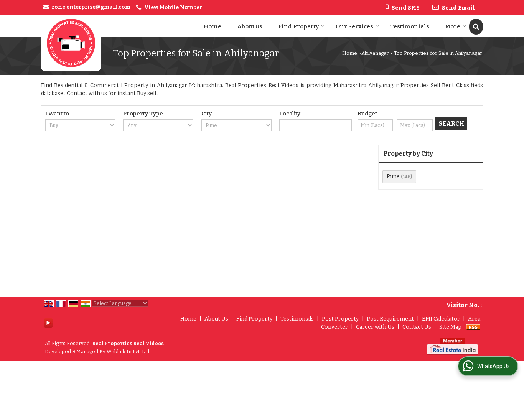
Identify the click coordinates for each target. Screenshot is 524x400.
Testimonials (409, 26)
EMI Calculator (441, 319)
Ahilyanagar (375, 53)
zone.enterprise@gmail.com (90, 7)
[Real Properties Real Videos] (71, 43)
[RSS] (473, 327)
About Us (249, 26)
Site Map (450, 327)
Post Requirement (390, 319)
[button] (173, 7)
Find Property (298, 26)
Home (212, 26)
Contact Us (416, 327)
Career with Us (375, 327)
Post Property (340, 319)
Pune (393, 176)
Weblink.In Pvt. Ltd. (128, 351)
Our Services (354, 26)
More (452, 26)
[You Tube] (48, 322)
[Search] (476, 27)
